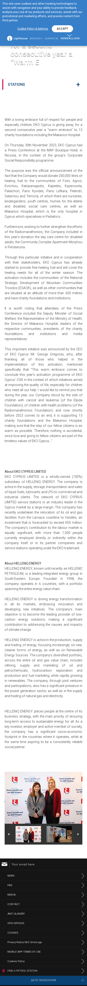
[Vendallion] (70, 38)
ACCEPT (62, 28)
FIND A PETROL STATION (22, 970)
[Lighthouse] (17, 38)
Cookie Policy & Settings (32, 28)
